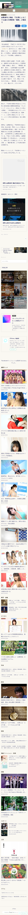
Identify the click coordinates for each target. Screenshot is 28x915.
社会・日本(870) (4, 234)
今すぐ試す (18, 6)
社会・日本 (4, 14)
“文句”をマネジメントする (7, 892)
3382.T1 (5, 49)
